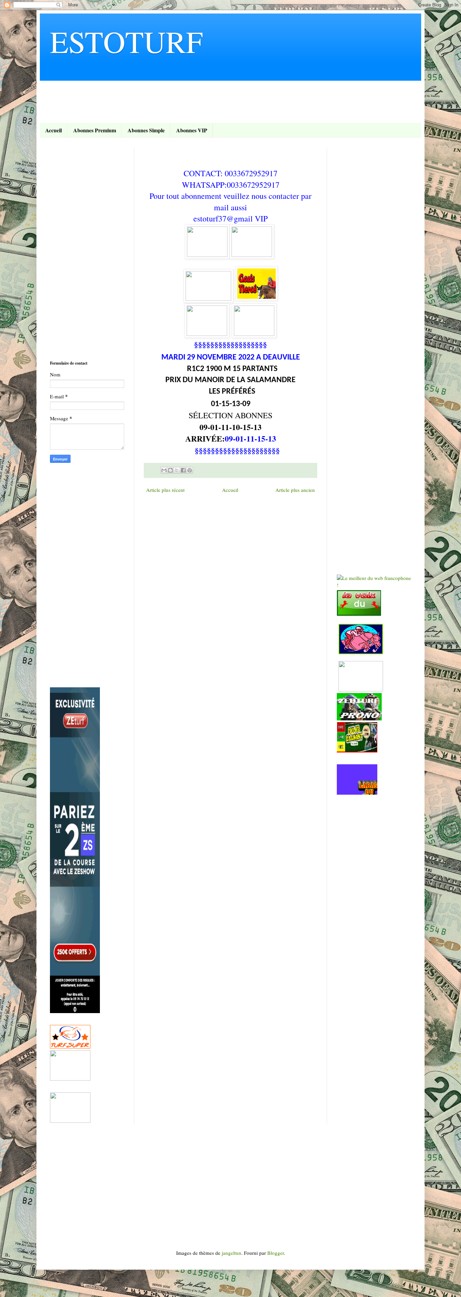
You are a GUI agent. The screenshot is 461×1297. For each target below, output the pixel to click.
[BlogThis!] (170, 470)
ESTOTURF (126, 41)
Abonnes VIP (191, 130)
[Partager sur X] (176, 470)
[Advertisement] (173, 96)
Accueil (53, 130)
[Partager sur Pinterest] (189, 470)
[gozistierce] (207, 255)
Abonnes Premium (94, 130)
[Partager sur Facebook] (183, 470)
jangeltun (231, 1252)
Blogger (275, 1252)
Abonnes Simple (146, 130)
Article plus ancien (295, 489)
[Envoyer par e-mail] (164, 470)
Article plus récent (165, 489)
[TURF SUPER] (70, 1046)
